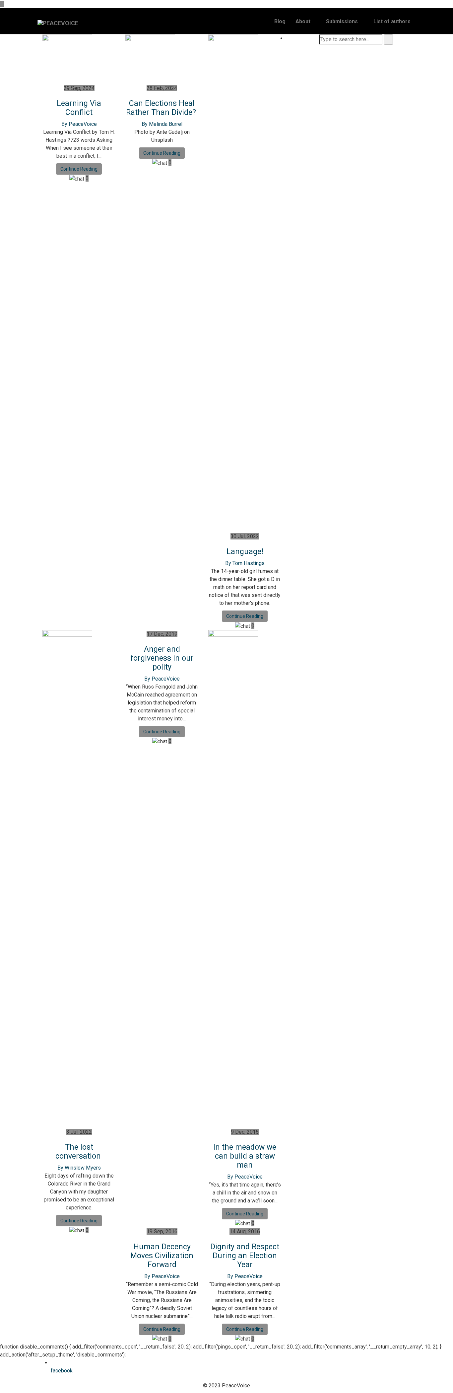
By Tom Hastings (245, 563)
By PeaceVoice (79, 124)
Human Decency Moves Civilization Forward (161, 1255)
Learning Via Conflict (79, 108)
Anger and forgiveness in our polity (162, 658)
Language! (245, 551)
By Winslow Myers (79, 1168)
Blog (280, 21)
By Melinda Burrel (162, 124)
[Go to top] (2, 4)
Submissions (342, 21)
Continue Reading (78, 169)
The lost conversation (79, 1152)
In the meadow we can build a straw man (244, 1156)
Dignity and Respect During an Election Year (244, 1255)
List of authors (392, 21)
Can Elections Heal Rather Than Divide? (162, 108)
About (302, 21)
